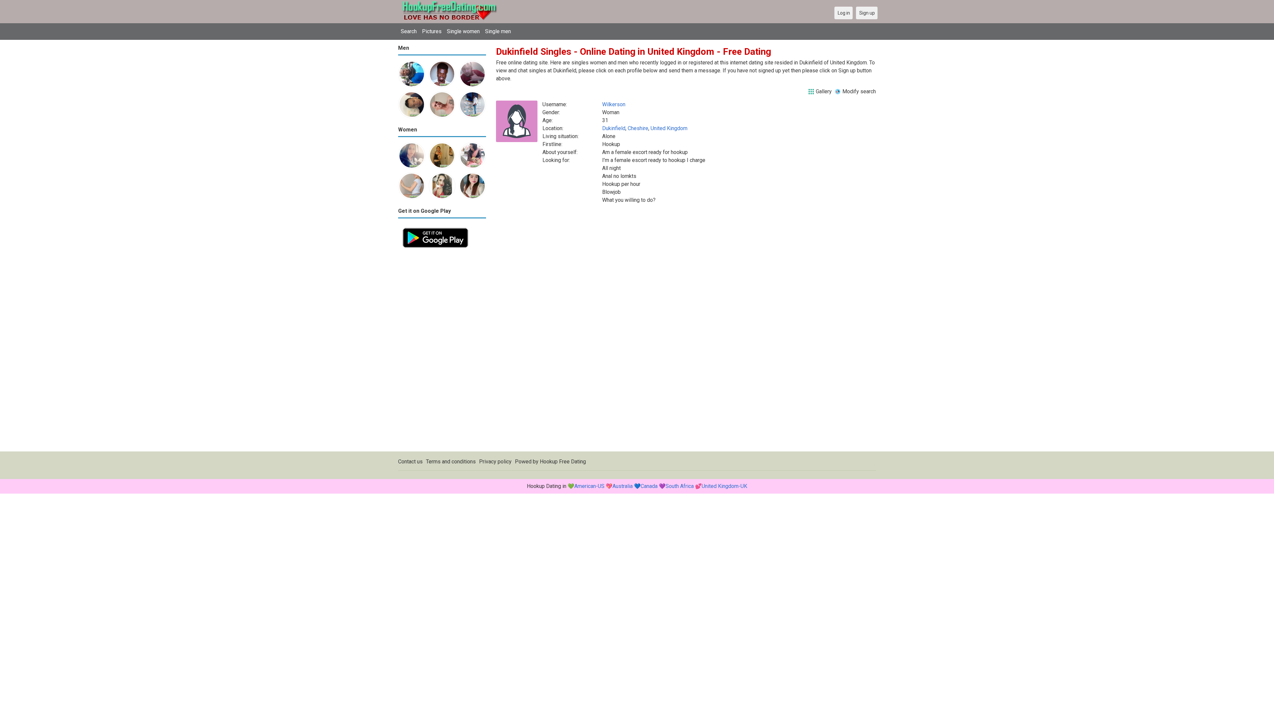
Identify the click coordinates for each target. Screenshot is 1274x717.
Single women (463, 31)
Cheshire (638, 128)
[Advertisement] (442, 351)
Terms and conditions (451, 461)
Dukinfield (613, 128)
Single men (498, 31)
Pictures (432, 31)
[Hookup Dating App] (435, 227)
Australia (622, 486)
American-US (589, 486)
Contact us (410, 461)
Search (409, 31)
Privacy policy (495, 461)
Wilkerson (613, 104)
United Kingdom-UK (724, 486)
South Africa (680, 486)
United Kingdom (669, 128)
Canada (649, 486)
